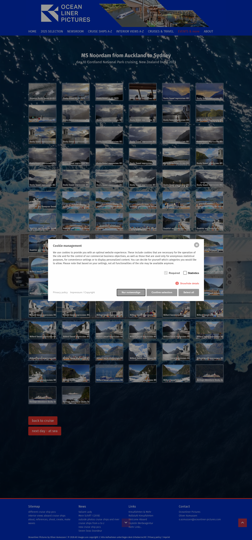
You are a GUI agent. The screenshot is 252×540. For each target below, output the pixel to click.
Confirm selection (162, 292)
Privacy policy (60, 292)
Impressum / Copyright (82, 292)
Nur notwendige (131, 292)
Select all (188, 292)
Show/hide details (189, 283)
